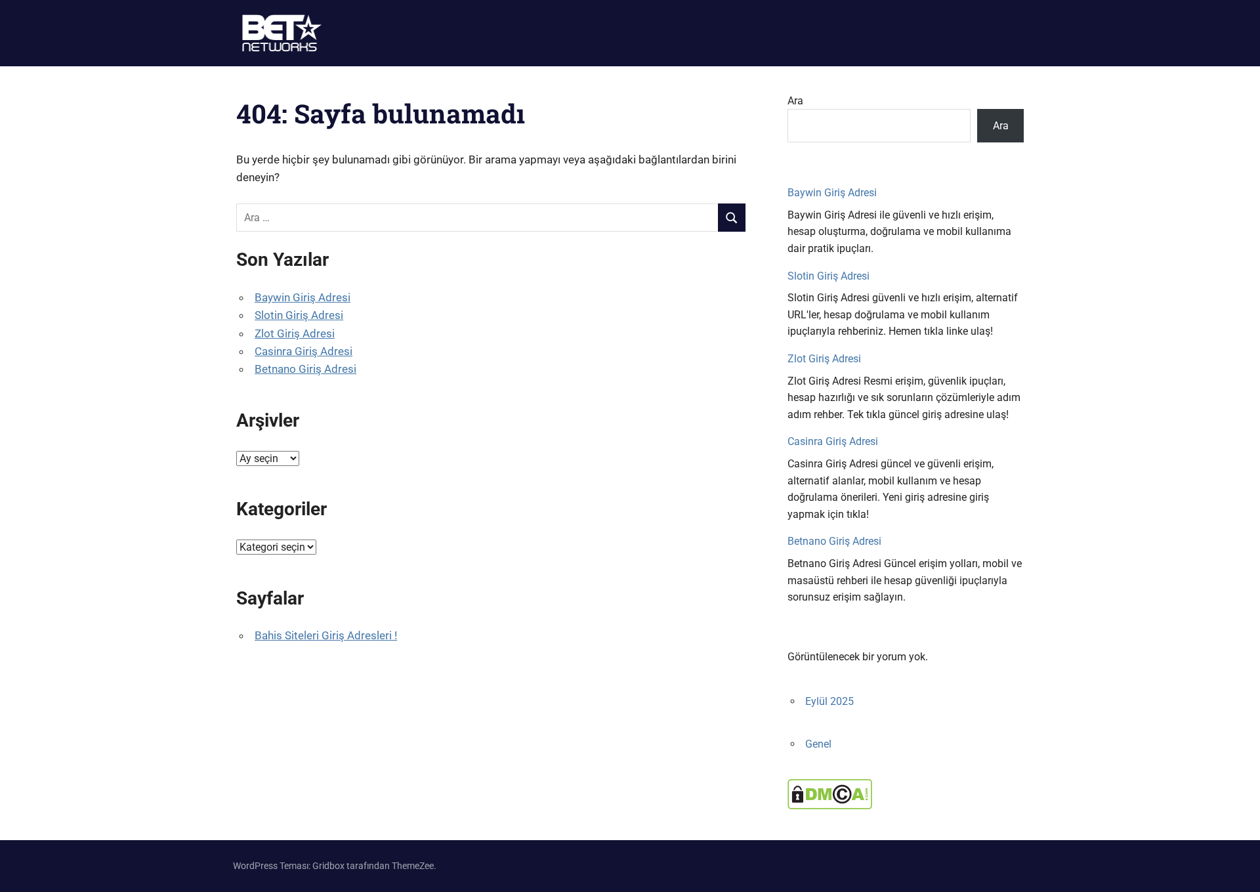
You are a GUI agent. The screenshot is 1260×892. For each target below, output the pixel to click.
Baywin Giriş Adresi (302, 297)
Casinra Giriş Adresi (303, 351)
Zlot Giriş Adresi (295, 333)
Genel (818, 744)
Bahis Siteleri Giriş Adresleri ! (326, 635)
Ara (795, 101)
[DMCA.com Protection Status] (830, 805)
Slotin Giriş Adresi (299, 315)
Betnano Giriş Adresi (305, 368)
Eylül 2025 (829, 701)
